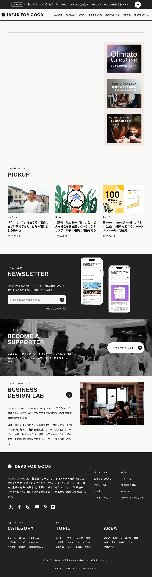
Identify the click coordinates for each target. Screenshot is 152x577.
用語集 (97, 491)
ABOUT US (139, 15)
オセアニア (109, 547)
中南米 (122, 542)
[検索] (147, 14)
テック (80, 538)
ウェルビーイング (64, 547)
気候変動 (60, 542)
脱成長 (88, 547)
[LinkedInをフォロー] (53, 507)
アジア (107, 538)
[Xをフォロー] (11, 506)
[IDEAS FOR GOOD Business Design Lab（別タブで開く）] (124, 107)
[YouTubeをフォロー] (37, 507)
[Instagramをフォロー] (28, 507)
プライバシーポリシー (102, 499)
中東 (106, 542)
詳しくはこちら (53, 308)
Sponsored (34, 542)
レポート (12, 542)
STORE (127, 15)
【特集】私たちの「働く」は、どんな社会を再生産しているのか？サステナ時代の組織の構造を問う (75, 226)
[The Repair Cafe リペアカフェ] (124, 142)
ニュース (12, 538)
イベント (12, 547)
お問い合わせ (100, 485)
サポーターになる (124, 347)
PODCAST (70, 15)
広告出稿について (102, 479)
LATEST (58, 15)
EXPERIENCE (95, 15)
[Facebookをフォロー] (19, 507)
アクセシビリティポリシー (132, 499)
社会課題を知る (128, 485)
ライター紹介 (127, 479)
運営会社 (125, 472)
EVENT (82, 15)
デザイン (69, 538)
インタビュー (34, 538)
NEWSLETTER (112, 15)
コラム (22, 538)
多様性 (79, 547)
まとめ (22, 542)
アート (59, 538)
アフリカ (132, 542)
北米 (113, 542)
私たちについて (101, 472)
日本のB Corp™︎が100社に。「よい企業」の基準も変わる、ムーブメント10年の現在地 (123, 226)
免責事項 (125, 491)
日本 (115, 538)
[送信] (62, 300)
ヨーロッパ (126, 538)
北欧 (136, 538)
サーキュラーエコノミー (78, 542)
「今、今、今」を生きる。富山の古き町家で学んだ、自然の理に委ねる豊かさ (28, 226)
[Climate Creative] (124, 72)
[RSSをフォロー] (46, 507)
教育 (88, 538)
